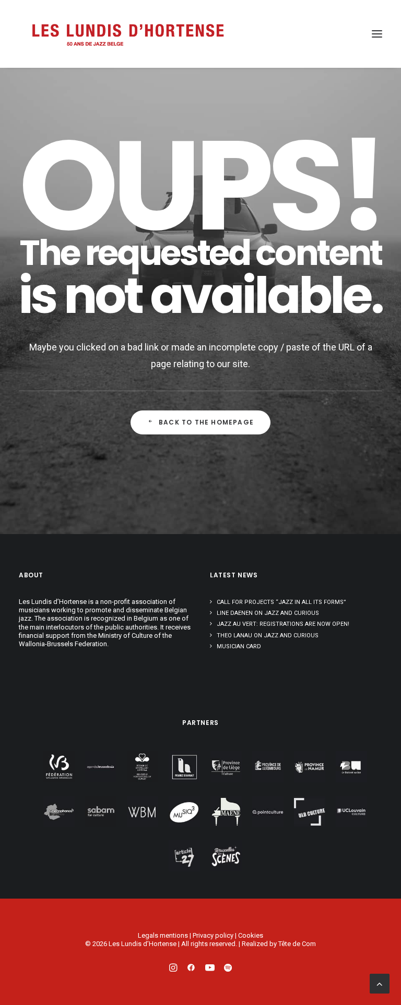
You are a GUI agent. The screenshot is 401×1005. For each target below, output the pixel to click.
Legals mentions (163, 935)
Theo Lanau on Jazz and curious (268, 635)
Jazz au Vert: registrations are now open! (283, 624)
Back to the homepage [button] (206, 422)
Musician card (239, 646)
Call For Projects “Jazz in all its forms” (281, 602)
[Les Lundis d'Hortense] (127, 34)
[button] (377, 34)
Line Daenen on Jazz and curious (268, 613)
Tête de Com (297, 944)
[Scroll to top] (380, 982)
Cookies (250, 935)
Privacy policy (213, 935)
